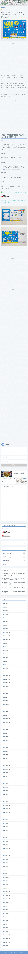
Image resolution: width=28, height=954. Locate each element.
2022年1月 (7, 801)
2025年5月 (7, 657)
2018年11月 (7, 938)
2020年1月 (7, 888)
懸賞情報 (3, 7)
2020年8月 (7, 862)
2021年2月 (7, 841)
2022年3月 (7, 794)
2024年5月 (7, 700)
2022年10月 (7, 769)
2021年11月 (7, 808)
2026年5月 (7, 614)
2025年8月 (7, 646)
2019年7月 (7, 909)
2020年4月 (7, 877)
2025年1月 (7, 672)
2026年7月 (7, 607)
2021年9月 (7, 816)
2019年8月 (7, 906)
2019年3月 (7, 924)
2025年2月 (7, 668)
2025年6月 (7, 654)
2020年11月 (7, 852)
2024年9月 (7, 686)
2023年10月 (7, 726)
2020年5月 (7, 873)
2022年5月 (7, 787)
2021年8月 (7, 819)
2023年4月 (7, 747)
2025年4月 (7, 661)
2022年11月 (7, 765)
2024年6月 (7, 697)
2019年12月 (7, 891)
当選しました (14, 557)
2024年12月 (7, 675)
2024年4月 (7, 704)
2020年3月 (7, 881)
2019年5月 (7, 917)
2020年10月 (7, 855)
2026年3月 (7, 621)
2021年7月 (7, 823)
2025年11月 (7, 636)
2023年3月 (7, 751)
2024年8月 (7, 690)
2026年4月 (7, 618)
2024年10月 (7, 682)
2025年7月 (7, 650)
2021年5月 (7, 830)
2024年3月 (7, 708)
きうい (10, 575)
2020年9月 (7, 859)
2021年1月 (7, 844)
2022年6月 (7, 783)
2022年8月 (7, 776)
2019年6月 (7, 913)
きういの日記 (14, 553)
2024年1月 (7, 715)
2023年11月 (7, 722)
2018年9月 (7, 945)
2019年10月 (7, 899)
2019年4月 (7, 920)
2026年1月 (7, 628)
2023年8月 (7, 733)
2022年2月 (7, 798)
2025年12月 (7, 632)
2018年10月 (7, 942)
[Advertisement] (14, 58)
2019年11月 (7, 895)
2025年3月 (7, 664)
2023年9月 (7, 729)
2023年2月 (7, 754)
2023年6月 (7, 740)
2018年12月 (7, 935)
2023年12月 (7, 718)
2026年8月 (7, 603)
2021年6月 (7, 826)
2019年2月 (7, 927)
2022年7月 (7, 780)
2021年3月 (7, 837)
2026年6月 (7, 610)
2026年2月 (7, 625)
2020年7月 (7, 866)
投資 (14, 564)
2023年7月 (7, 736)
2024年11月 (7, 679)
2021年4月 (7, 834)
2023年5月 (7, 744)
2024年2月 (7, 711)
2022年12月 (7, 762)
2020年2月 (7, 884)
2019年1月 (7, 931)
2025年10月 (7, 639)
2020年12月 (7, 848)
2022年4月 (7, 790)
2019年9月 (7, 902)
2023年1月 (7, 758)
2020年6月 (7, 870)
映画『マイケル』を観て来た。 (11, 587)
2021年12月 (7, 805)
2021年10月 (7, 812)
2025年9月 (7, 643)
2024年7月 (7, 693)
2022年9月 (7, 772)
